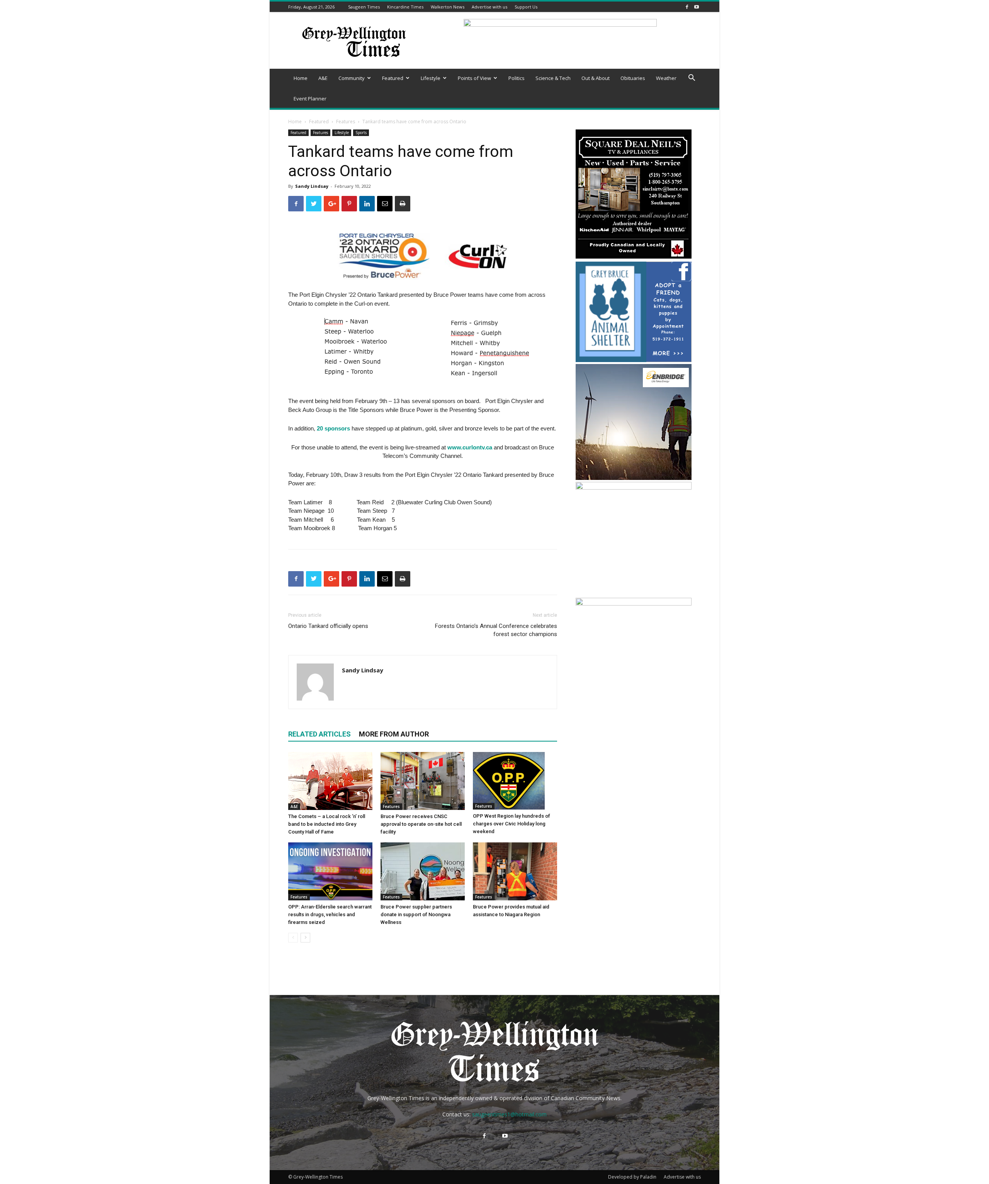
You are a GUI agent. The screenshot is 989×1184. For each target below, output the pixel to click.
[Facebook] (687, 7)
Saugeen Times (364, 7)
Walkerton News (447, 7)
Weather (666, 78)
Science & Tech (553, 78)
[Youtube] (696, 7)
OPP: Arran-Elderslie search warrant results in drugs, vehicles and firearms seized (330, 914)
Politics (516, 78)
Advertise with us (489, 7)
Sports (361, 132)
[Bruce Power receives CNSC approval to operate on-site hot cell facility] (423, 781)
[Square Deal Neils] (634, 257)
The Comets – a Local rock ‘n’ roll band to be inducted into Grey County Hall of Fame (326, 824)
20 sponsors (333, 428)
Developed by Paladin (632, 1177)
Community (351, 78)
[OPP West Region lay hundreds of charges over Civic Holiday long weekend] (515, 781)
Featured (392, 78)
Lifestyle (430, 78)
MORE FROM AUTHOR (394, 734)
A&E (323, 78)
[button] (691, 78)
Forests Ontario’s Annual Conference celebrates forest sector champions (496, 630)
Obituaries (632, 78)
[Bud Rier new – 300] (634, 603)
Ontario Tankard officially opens (328, 626)
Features (345, 121)
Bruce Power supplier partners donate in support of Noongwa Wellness (416, 914)
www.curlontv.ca (469, 447)
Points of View (474, 78)
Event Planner (310, 98)
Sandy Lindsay (311, 186)
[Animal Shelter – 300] (634, 360)
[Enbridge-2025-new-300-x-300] (634, 477)
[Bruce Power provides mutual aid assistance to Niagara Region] (515, 871)
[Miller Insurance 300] (634, 487)
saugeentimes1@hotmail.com (509, 1114)
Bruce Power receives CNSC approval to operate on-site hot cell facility (421, 824)
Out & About (595, 78)
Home (301, 78)
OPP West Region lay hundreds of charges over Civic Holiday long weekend (511, 823)
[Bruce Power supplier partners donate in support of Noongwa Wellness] (423, 871)
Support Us (526, 7)
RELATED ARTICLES (319, 734)
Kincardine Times (405, 7)
